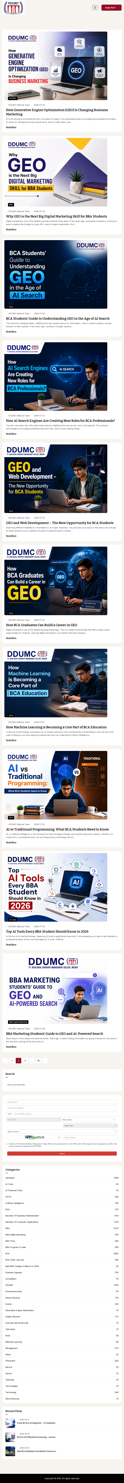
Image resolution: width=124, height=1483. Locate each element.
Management (11, 1348)
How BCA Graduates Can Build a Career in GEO (41, 625)
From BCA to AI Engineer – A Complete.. (36, 1423)
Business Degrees (13, 1272)
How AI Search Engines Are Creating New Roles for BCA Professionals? (61, 421)
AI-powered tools (13, 1190)
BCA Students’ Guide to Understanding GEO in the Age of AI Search (58, 319)
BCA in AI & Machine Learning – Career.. (36, 1437)
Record (8, 1367)
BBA (11, 204)
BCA (11, 307)
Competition (10, 1279)
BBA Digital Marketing (18, 1022)
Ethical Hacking (12, 1298)
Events (8, 1304)
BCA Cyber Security (14, 1260)
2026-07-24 (39, 105)
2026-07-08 (39, 1028)
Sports (8, 1373)
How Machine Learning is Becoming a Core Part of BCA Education (56, 727)
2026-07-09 (39, 926)
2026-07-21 (39, 722)
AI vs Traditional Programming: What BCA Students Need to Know (57, 829)
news (8, 1354)
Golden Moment (12, 1317)
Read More (11, 127)
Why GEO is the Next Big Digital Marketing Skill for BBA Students (56, 216)
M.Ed (7, 1336)
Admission (10, 1178)
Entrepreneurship (13, 1291)
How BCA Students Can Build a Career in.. (37, 1451)
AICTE (8, 1197)
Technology (10, 1392)
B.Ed (7, 1209)
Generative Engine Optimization (19, 1310)
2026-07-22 (39, 518)
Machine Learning (13, 1342)
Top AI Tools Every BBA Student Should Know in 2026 (47, 931)
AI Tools (12, 920)
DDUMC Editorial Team (19, 105)
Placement (10, 1361)
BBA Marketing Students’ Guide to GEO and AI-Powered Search (55, 1034)
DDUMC (12, 98)
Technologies (11, 1386)
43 (38, 1061)
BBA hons (10, 1241)
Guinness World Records (16, 1323)
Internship (10, 1329)
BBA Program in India (15, 1247)
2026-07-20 (39, 824)
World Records (12, 1399)
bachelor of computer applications (21, 1222)
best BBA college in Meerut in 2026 (22, 1266)
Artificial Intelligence (14, 1203)
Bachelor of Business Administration (22, 1216)
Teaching (9, 1380)
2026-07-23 (39, 313)
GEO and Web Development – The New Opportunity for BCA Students (60, 523)
